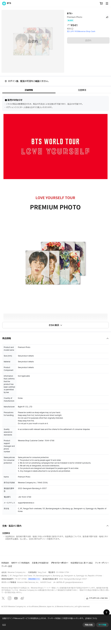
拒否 (4, 625)
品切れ (88, 40)
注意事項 (82, 90)
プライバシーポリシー (59, 563)
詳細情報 (29, 90)
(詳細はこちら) (91, 618)
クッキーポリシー (102, 563)
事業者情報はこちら (34, 579)
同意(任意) (89, 625)
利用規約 (5, 563)
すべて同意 (102, 625)
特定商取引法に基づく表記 (82, 563)
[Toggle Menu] (107, 3)
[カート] (101, 3)
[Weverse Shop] (4, 3)
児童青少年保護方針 (40, 563)
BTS (69, 13)
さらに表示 (54, 325)
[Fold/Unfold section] (55, 338)
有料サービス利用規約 (20, 563)
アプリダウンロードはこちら (98, 598)
